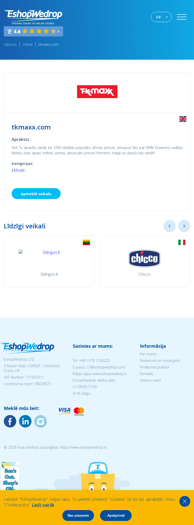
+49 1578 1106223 (94, 360)
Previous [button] (169, 226)
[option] (49, 261)
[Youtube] (40, 421)
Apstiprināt (116, 515)
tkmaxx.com (48, 44)
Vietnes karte (150, 380)
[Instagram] (25, 421)
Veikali (27, 44)
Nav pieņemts (78, 515)
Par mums (148, 354)
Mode (19, 170)
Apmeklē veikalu (36, 193)
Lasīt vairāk (43, 505)
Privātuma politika (154, 367)
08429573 (43, 383)
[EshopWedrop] (33, 17)
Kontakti (146, 373)
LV (158, 16)
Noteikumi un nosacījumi (160, 360)
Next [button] (184, 226)
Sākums (10, 44)
